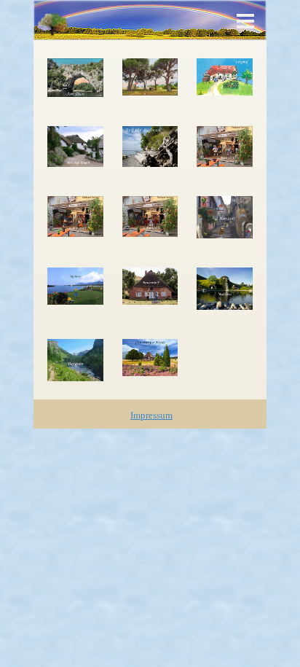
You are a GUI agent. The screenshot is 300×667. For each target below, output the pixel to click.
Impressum (151, 415)
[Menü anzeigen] (245, 21)
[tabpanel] (151, 415)
